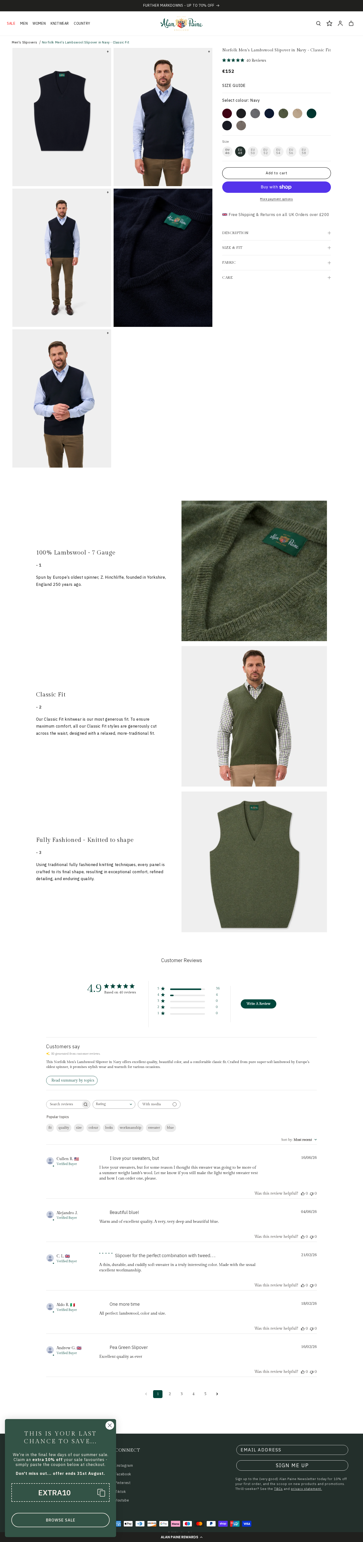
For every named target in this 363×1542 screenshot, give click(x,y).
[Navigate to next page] (217, 1394)
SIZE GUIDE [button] (234, 85)
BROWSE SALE (60, 1520)
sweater (154, 1128)
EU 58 (304, 151)
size (79, 1128)
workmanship (130, 1128)
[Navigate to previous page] (146, 1394)
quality (64, 1128)
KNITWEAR (60, 23)
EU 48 (240, 151)
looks (109, 1128)
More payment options (276, 199)
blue (170, 1128)
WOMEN (39, 23)
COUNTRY (82, 23)
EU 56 (291, 151)
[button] (181, 1537)
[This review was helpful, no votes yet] (302, 1193)
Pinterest (123, 1483)
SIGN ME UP (292, 1465)
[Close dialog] (109, 1425)
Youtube (122, 1500)
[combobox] (114, 1104)
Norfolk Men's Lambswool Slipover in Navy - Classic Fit (85, 42)
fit (50, 1128)
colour (93, 1128)
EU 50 (253, 151)
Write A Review (258, 1004)
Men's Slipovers (24, 42)
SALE (11, 23)
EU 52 (265, 151)
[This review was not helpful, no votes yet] (311, 1193)
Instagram (124, 1465)
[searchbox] (63, 1104)
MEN (24, 23)
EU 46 (227, 151)
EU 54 (278, 151)
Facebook (123, 1474)
